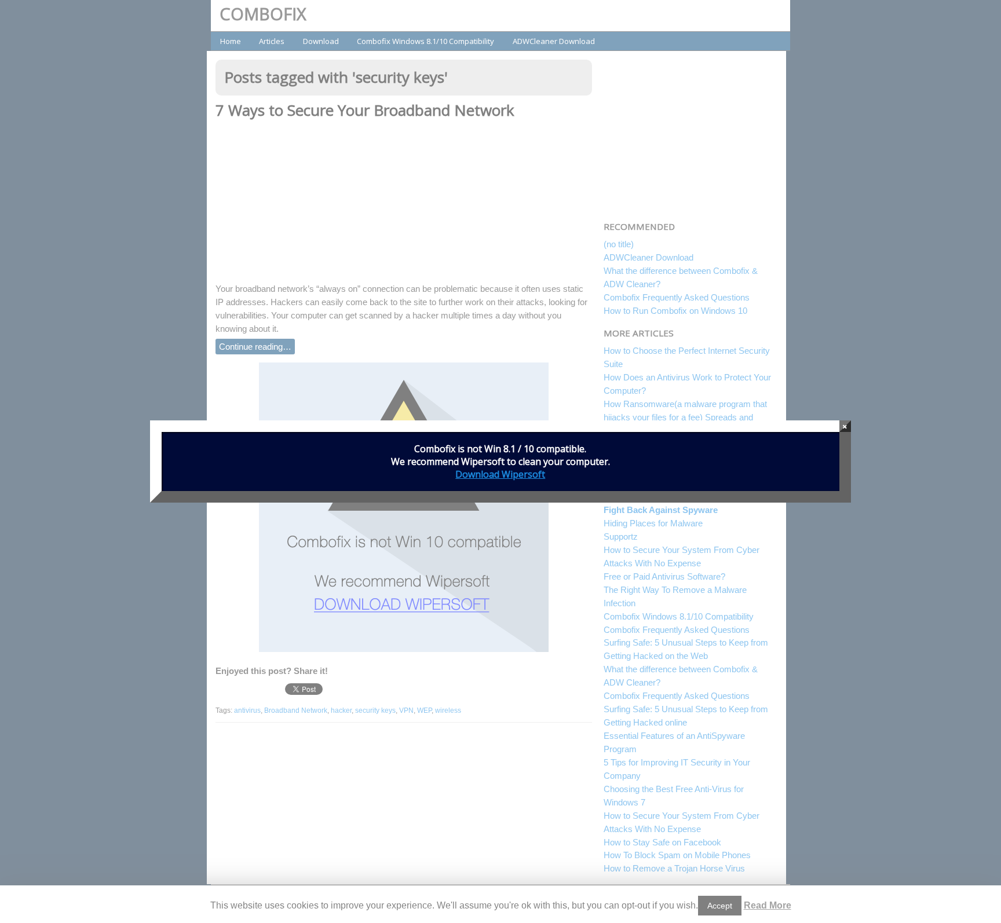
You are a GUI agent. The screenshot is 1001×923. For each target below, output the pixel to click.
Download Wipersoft (500, 474)
